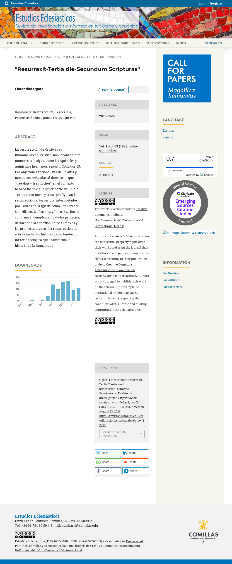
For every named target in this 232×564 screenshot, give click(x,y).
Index (181, 43)
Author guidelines (123, 43)
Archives (35, 57)
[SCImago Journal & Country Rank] (189, 233)
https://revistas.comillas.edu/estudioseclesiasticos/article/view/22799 (121, 420)
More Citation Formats (114, 433)
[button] (107, 452)
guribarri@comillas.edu (80, 525)
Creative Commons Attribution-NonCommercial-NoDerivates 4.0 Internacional (115, 270)
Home (20, 57)
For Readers (171, 273)
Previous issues (85, 43)
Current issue (52, 43)
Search (215, 43)
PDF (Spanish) (113, 89)
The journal (18, 43)
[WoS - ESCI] (185, 224)
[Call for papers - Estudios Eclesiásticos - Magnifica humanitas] (187, 101)
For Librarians (173, 287)
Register (216, 3)
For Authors (171, 280)
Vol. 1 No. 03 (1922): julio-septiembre (75, 57)
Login (203, 3)
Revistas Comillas (24, 3)
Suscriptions (157, 43)
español (168, 137)
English (168, 130)
